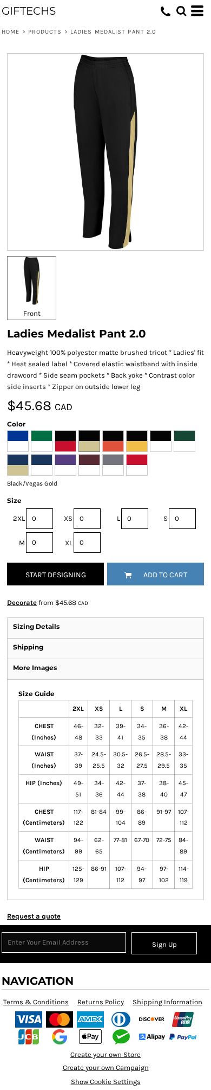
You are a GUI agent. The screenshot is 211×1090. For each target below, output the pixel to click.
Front (32, 313)
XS (68, 518)
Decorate (22, 602)
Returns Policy (100, 1002)
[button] (181, 10)
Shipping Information (167, 1002)
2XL (19, 518)
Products (45, 31)
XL (68, 543)
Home (10, 31)
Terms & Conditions (36, 1002)
